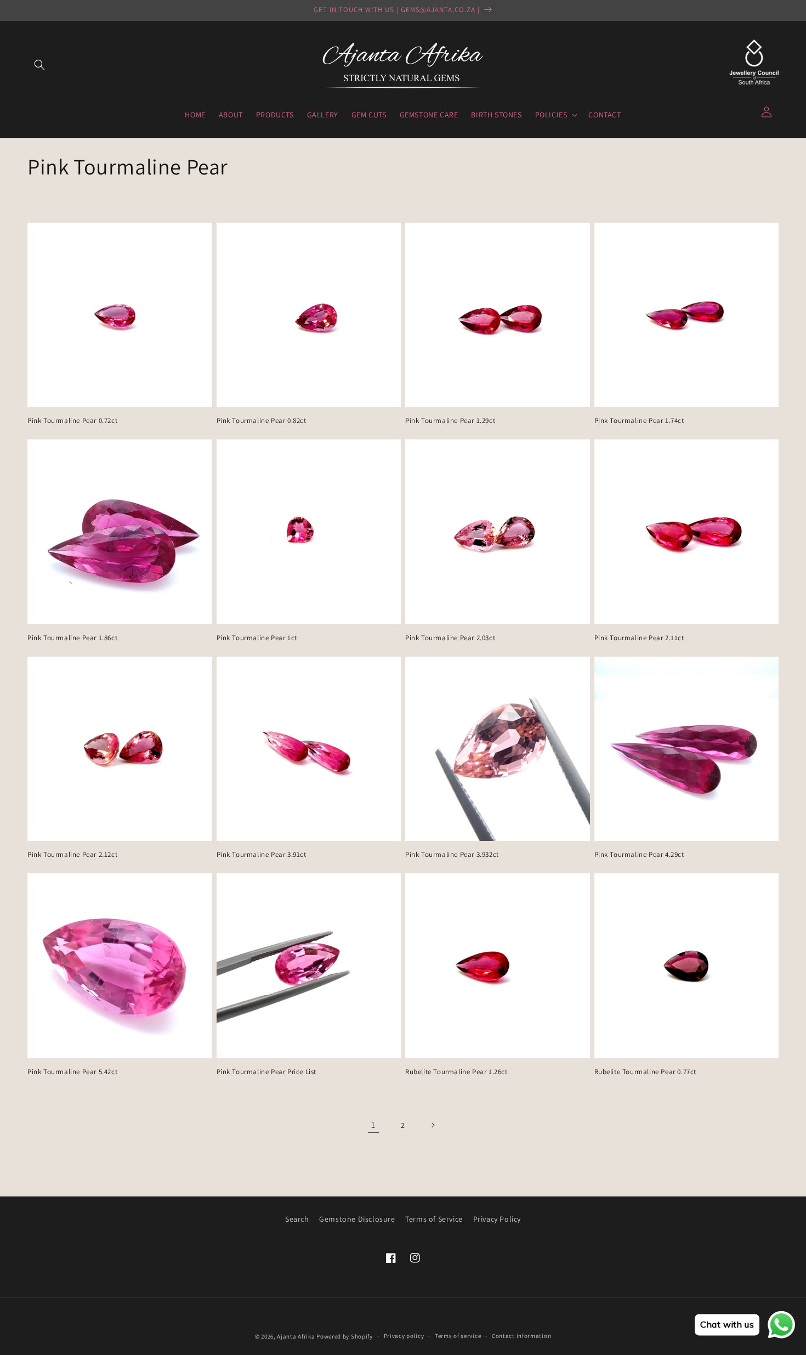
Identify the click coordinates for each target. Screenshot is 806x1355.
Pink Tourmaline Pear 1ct (257, 638)
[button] (39, 65)
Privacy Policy (497, 1219)
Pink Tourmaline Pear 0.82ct (261, 420)
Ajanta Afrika (296, 1336)
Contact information (521, 1336)
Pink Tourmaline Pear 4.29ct (639, 854)
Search (297, 1219)
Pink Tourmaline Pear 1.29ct (450, 420)
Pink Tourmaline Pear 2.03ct (450, 638)
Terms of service (458, 1336)
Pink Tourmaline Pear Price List (267, 1072)
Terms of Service (434, 1219)
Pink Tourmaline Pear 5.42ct (72, 1072)
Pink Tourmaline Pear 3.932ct (452, 854)
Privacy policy (404, 1336)
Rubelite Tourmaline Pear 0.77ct (645, 1072)
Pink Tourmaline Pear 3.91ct (261, 854)
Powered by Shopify (344, 1336)
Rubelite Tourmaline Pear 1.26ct (456, 1072)
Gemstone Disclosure (357, 1219)
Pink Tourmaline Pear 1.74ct (639, 420)
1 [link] (373, 1125)
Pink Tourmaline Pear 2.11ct (639, 638)
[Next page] (433, 1125)
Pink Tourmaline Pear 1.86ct (72, 638)
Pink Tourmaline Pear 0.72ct (72, 420)
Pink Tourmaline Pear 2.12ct (72, 854)
